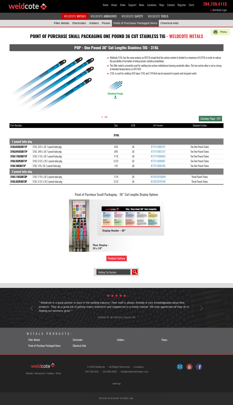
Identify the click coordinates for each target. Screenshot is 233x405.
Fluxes (106, 23)
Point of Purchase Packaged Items (135, 23)
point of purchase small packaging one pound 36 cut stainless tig (116, 36)
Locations (152, 5)
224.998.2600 (110, 371)
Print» (223, 32)
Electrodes (79, 23)
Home (105, 5)
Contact (171, 5)
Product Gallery (116, 258)
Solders (94, 23)
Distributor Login (219, 10)
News (141, 5)
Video (123, 5)
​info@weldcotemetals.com (134, 371)
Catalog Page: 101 (210, 118)
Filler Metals (61, 23)
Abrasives (40, 373)
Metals (29, 373)
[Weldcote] (189, 367)
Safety (50, 373)
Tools (58, 373)
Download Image (115, 93)
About (114, 5)
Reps (161, 5)
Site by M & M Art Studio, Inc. (116, 398)
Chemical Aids (169, 23)
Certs (191, 5)
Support (132, 5)
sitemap (116, 383)
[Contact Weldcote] (180, 367)
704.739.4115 (215, 3)
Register (182, 5)
